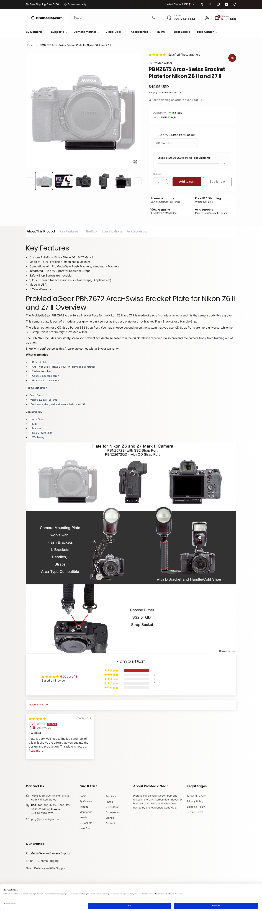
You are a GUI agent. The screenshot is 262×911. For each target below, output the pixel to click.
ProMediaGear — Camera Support (48, 853)
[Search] (154, 17)
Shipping (153, 92)
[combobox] (114, 17)
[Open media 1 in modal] (84, 110)
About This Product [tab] (41, 231)
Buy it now (217, 181)
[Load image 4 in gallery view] (123, 181)
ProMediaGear (160, 63)
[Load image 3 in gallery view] (103, 181)
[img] (37, 719)
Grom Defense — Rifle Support (46, 868)
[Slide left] (29, 181)
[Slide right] (138, 181)
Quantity (157, 174)
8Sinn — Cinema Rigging (42, 861)
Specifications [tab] (111, 231)
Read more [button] (36, 750)
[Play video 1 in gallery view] (64, 181)
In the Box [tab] (90, 231)
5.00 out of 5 (68, 676)
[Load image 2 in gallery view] (83, 181)
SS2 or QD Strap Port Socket (176, 135)
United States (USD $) (178, 4)
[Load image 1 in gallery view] (44, 181)
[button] (225, 17)
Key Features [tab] (68, 231)
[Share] (232, 58)
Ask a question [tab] (137, 231)
